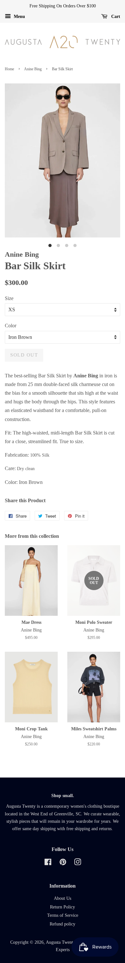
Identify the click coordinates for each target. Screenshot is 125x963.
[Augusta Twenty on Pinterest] (62, 863)
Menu (19, 16)
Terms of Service (62, 915)
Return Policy (62, 907)
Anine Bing (33, 69)
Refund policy (62, 924)
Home (9, 69)
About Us (62, 898)
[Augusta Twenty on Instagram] (77, 863)
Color (10, 325)
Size (9, 298)
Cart (115, 16)
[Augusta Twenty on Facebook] (48, 863)
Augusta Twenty (60, 942)
